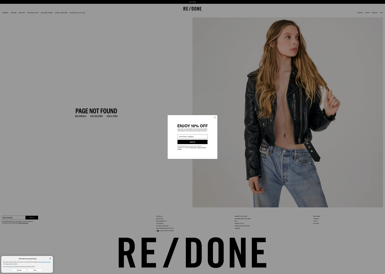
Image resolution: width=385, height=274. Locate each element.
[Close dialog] (215, 117)
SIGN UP (192, 142)
